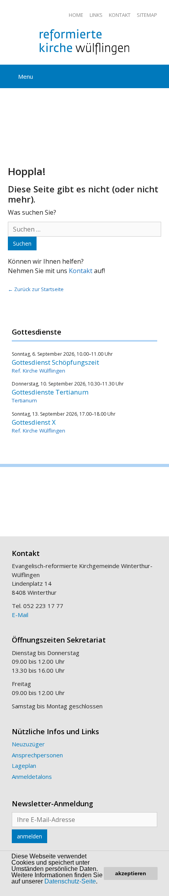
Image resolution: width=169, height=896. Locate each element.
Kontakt (119, 14)
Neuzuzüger (28, 744)
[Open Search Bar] (157, 75)
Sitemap (147, 14)
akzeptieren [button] (130, 873)
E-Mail (20, 615)
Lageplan (24, 765)
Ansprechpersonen (37, 755)
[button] (18, 889)
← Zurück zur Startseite (36, 289)
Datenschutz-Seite (70, 881)
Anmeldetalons (32, 776)
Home (76, 14)
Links (96, 14)
